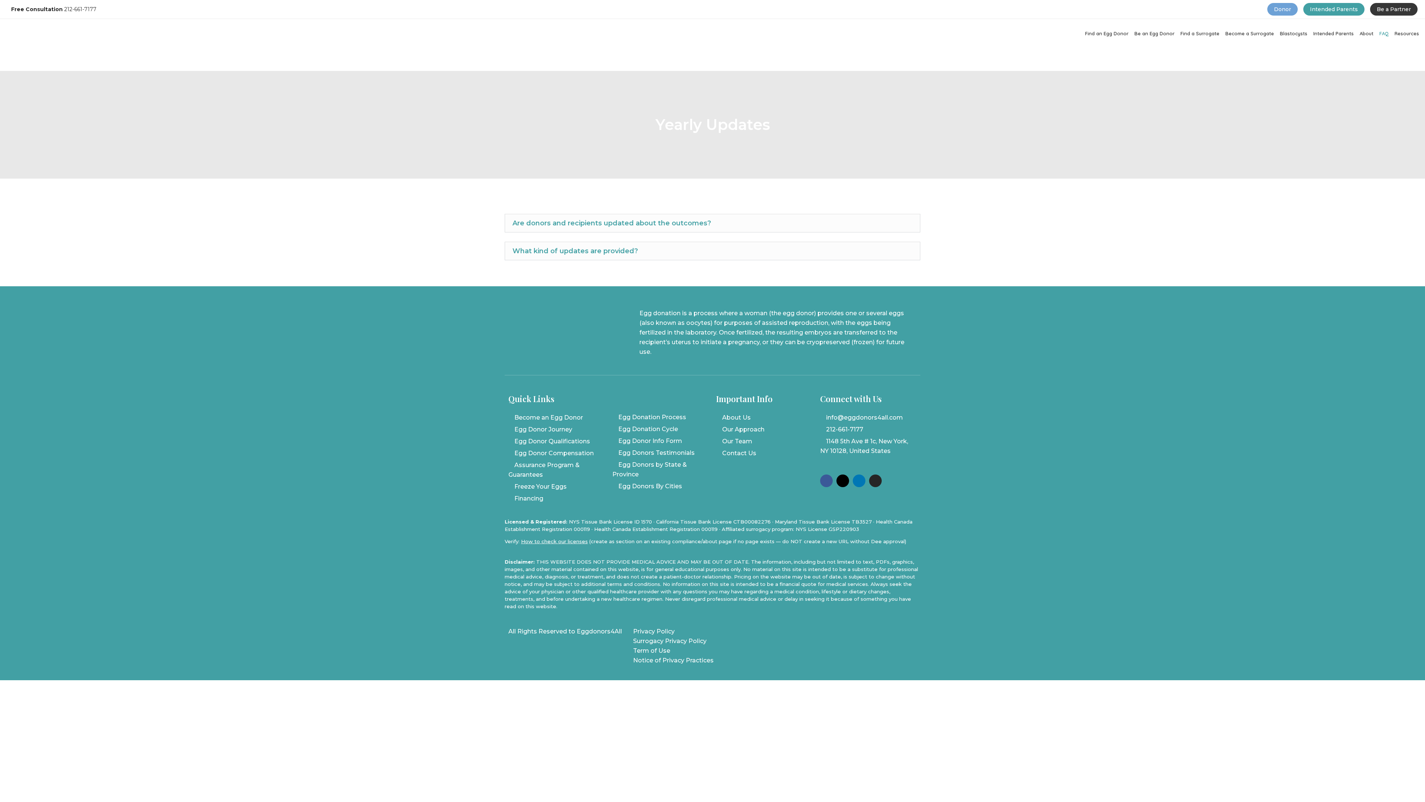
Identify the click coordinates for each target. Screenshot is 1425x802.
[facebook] (826, 481)
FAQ (1384, 33)
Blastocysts (1293, 33)
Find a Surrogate (1199, 33)
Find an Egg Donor (1106, 33)
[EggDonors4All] (117, 66)
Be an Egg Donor (1154, 33)
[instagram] (875, 481)
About (1366, 33)
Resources (1407, 33)
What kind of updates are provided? (575, 251)
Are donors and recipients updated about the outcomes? (611, 223)
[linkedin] (859, 481)
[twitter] (842, 481)
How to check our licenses (554, 541)
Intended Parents (1333, 33)
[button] (712, 223)
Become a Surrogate (1249, 33)
